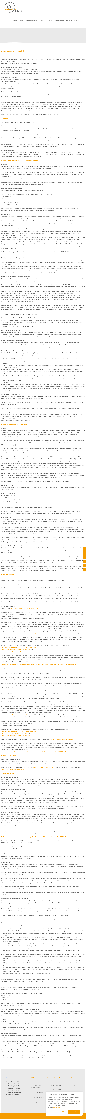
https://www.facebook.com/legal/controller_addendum (34, 633)
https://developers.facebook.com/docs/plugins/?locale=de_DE (47, 590)
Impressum (67, 1116)
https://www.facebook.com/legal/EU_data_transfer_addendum (18, 647)
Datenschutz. (57, 1108)
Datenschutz (74, 1116)
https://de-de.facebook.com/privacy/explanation (24, 608)
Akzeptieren (74, 1112)
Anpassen (53, 1112)
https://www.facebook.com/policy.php (11, 651)
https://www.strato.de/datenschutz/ (54, 134)
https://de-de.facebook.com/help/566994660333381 (15, 649)
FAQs (80, 1116)
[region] (64, 1104)
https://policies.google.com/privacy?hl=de (12, 769)
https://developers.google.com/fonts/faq (44, 767)
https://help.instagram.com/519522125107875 (14, 733)
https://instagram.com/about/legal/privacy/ (61, 739)
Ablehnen (63, 1112)
